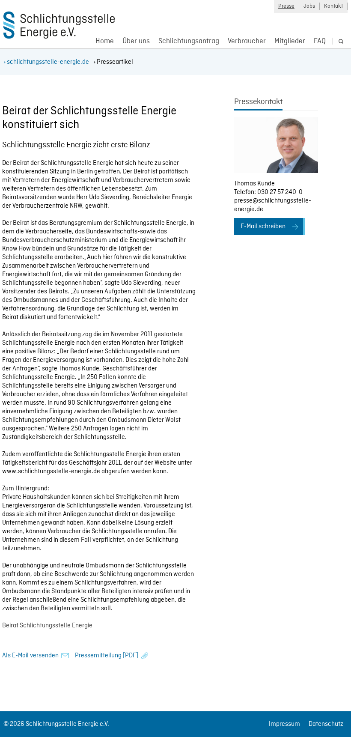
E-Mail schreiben (263, 226)
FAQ (320, 41)
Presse (286, 6)
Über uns (136, 41)
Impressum (284, 724)
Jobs (309, 6)
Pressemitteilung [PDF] (106, 655)
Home (104, 41)
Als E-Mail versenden (30, 655)
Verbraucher (247, 41)
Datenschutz (326, 724)
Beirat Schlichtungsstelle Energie (47, 625)
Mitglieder (289, 41)
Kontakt (333, 6)
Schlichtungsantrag (188, 41)
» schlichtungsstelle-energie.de (46, 62)
